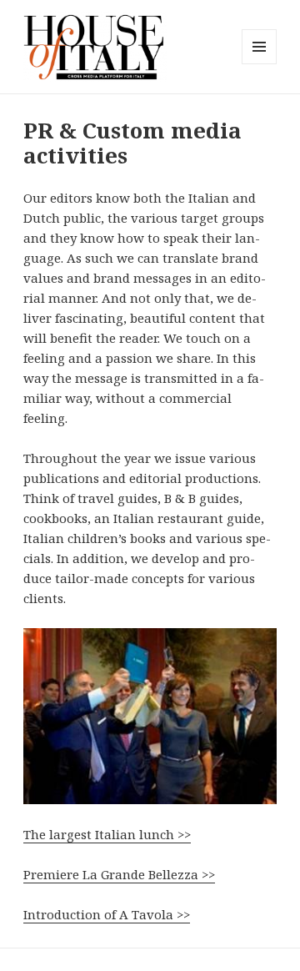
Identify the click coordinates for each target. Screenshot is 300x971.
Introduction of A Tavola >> (106, 914)
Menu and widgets (259, 63)
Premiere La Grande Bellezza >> (119, 874)
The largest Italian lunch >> (107, 834)
